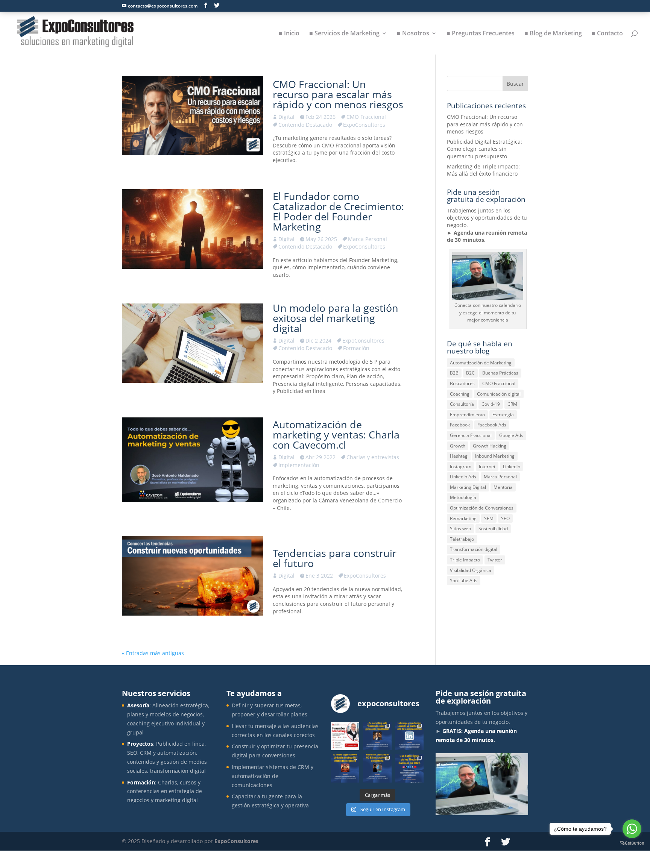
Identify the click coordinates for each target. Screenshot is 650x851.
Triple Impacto (465, 560)
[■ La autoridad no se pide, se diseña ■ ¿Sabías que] (409, 736)
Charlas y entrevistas (372, 457)
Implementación (298, 465)
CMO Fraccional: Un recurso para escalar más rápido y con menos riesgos (338, 94)
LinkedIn (511, 466)
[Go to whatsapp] (632, 828)
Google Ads (511, 435)
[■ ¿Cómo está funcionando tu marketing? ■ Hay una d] (377, 736)
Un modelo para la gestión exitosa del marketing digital (335, 318)
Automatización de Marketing (481, 363)
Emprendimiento (467, 414)
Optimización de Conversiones (481, 508)
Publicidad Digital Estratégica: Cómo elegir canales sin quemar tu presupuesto (484, 149)
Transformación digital (473, 549)
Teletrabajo (462, 539)
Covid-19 (490, 404)
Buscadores (462, 383)
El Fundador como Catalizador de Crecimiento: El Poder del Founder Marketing (338, 211)
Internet (487, 466)
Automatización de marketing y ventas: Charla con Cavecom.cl (336, 434)
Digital (286, 116)
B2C (470, 373)
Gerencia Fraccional (471, 435)
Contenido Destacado (305, 124)
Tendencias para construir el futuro (334, 558)
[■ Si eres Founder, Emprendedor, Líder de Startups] (345, 736)
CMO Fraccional (366, 116)
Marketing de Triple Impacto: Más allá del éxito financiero (483, 170)
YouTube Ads (463, 580)
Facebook (460, 425)
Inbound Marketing (495, 456)
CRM (512, 404)
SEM (489, 518)
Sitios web (460, 528)
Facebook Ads (491, 425)
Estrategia (503, 414)
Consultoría (462, 404)
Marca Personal (367, 239)
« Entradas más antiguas (153, 653)
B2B (454, 373)
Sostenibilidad (493, 528)
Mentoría (503, 487)
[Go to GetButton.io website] (632, 843)
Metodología (463, 497)
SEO (505, 518)
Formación (356, 348)
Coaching (459, 394)
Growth (457, 446)
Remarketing (463, 518)
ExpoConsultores (364, 124)
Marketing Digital (468, 487)
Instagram (460, 466)
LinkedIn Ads (463, 476)
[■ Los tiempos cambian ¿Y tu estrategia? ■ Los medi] (409, 768)
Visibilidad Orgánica (470, 570)
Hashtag (459, 456)
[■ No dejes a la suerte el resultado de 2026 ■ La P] (377, 768)
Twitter (494, 560)
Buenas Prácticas (500, 373)
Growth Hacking (489, 446)
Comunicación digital (499, 394)
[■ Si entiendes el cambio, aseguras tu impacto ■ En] (345, 768)
